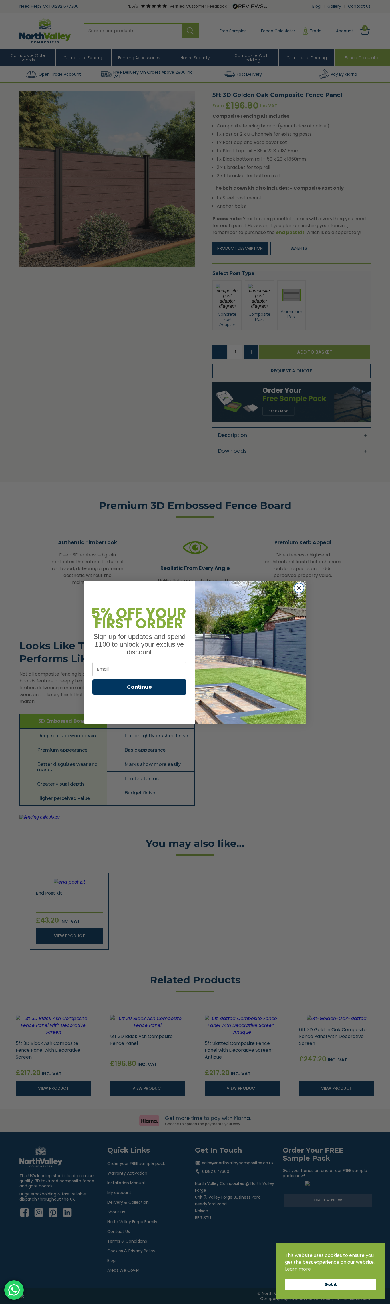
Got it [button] (331, 1284)
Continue (139, 686)
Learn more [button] (298, 1269)
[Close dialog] (299, 588)
